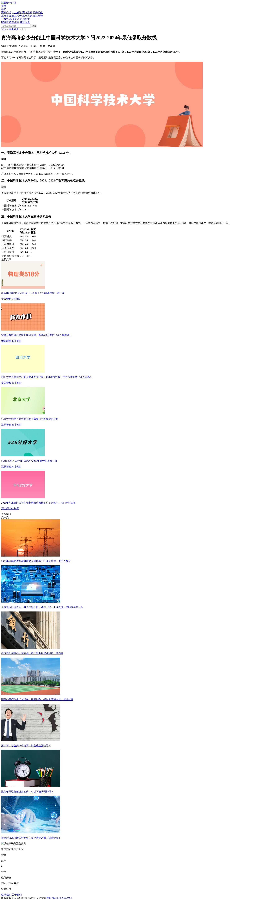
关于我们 (17, 894)
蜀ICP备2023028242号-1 (59, 898)
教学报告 (14, 22)
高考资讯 (14, 29)
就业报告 (25, 22)
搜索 (34, 26)
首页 (3, 6)
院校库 (5, 22)
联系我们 (6, 894)
